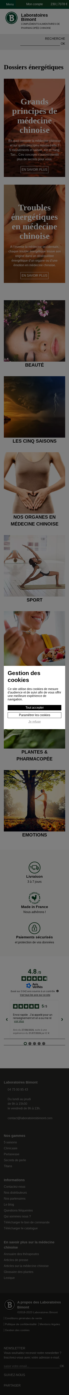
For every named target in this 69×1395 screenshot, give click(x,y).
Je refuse (34, 721)
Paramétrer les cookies (34, 715)
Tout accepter (34, 707)
